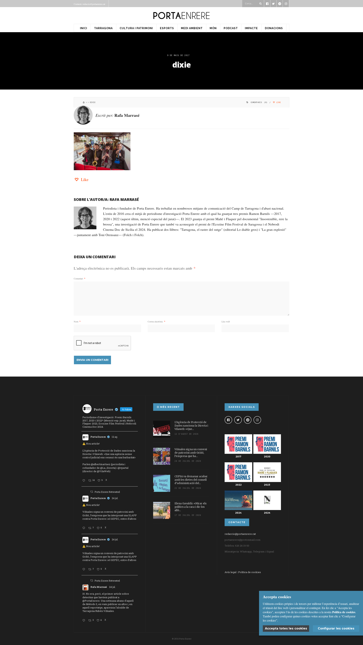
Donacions (274, 28)
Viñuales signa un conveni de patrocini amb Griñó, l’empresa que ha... (191, 453)
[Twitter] (238, 420)
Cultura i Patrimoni (136, 28)
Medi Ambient (192, 28)
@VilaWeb (103, 471)
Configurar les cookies (336, 628)
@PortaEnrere (91, 600)
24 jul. (115, 498)
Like (278, 102)
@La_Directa (107, 468)
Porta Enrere (98, 436)
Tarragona (103, 28)
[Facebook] (228, 420)
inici (83, 28)
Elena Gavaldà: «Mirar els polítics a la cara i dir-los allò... (190, 507)
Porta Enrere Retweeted (107, 491)
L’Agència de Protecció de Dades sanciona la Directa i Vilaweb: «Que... (191, 426)
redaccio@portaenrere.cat (240, 534)
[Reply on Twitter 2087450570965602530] (84, 481)
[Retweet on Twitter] (91, 491)
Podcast (231, 28)
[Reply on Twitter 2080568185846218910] (84, 620)
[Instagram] (257, 420)
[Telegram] (247, 420)
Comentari (79, 278)
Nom (77, 321)
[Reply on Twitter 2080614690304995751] (84, 528)
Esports (167, 28)
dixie (181, 64)
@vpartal (123, 468)
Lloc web (226, 321)
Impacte (251, 28)
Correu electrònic (156, 321)
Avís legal (230, 572)
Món (213, 28)
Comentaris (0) (259, 102)
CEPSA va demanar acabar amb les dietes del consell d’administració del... (191, 480)
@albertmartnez (100, 464)
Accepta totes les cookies (286, 628)
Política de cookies (249, 572)
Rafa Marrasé (127, 115)
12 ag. (115, 436)
